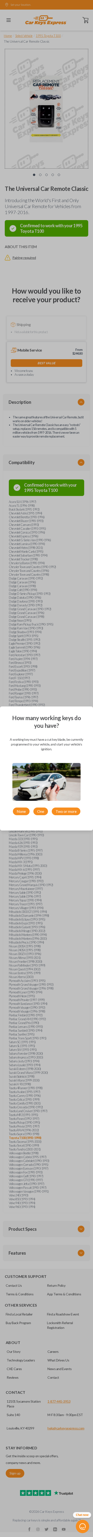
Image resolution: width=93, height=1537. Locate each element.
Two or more (66, 811)
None (21, 811)
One (40, 811)
